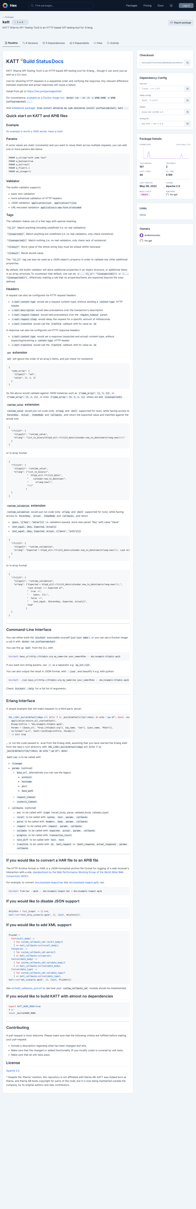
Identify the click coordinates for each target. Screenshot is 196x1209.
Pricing (147, 5)
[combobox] (61, 5)
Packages (131, 5)
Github (143, 215)
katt (5, 22)
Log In (186, 5)
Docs (161, 5)
